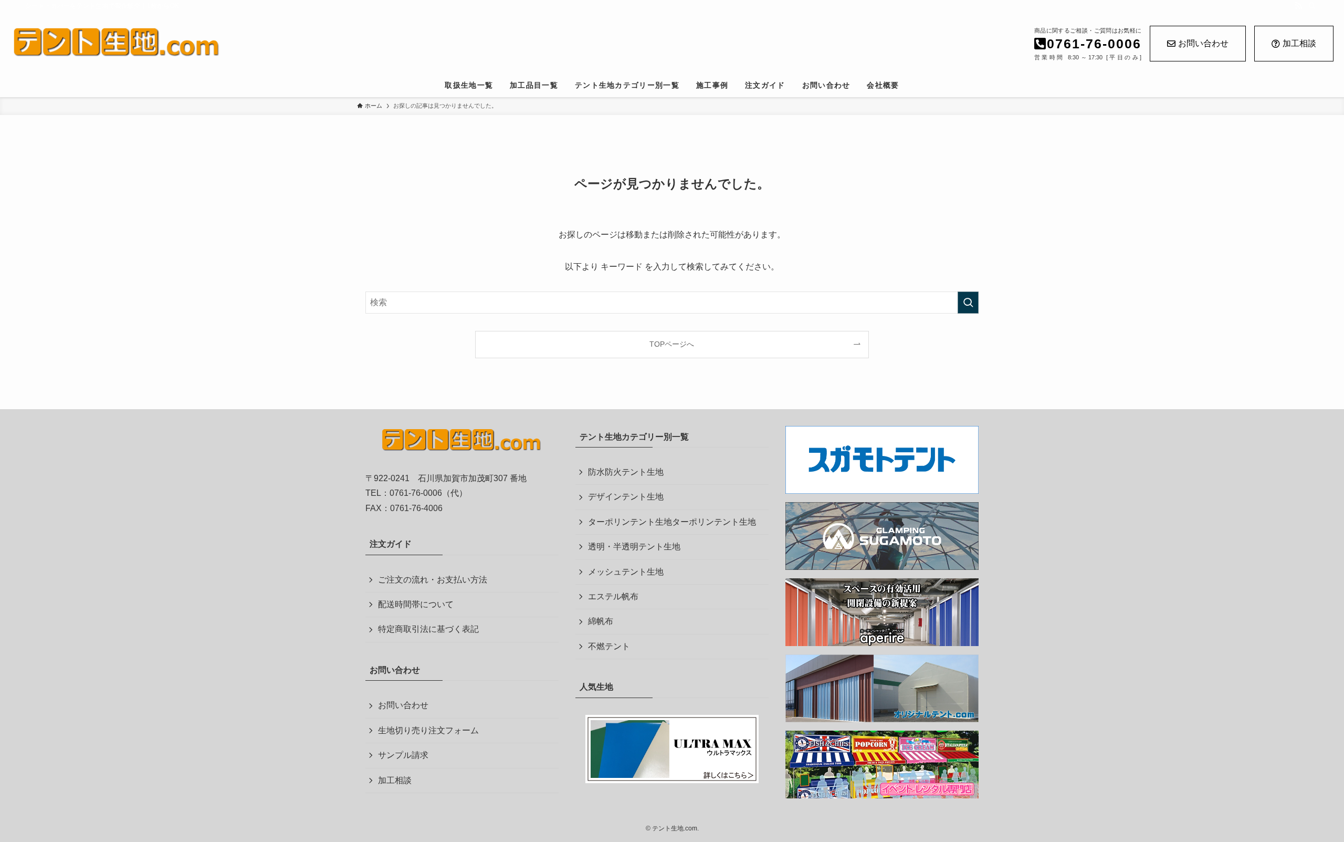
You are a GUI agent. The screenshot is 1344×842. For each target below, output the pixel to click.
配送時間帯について (416, 604)
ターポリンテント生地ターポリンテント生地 (672, 521)
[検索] (1312, 6)
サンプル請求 (403, 755)
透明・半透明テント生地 (634, 546)
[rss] (1298, 6)
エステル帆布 (613, 596)
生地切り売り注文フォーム (428, 730)
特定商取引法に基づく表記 (428, 629)
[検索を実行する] (968, 303)
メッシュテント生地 (626, 571)
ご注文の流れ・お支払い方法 (432, 579)
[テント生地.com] (316, 42)
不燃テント (609, 646)
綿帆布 (600, 621)
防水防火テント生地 (626, 471)
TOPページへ (671, 344)
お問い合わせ (1203, 43)
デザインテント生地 (626, 496)
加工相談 (1299, 43)
